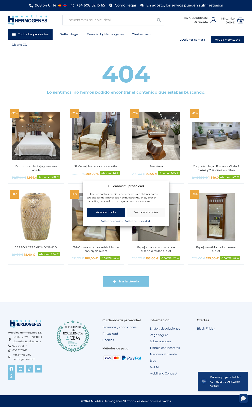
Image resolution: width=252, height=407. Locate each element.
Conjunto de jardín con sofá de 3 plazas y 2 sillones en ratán (216, 168)
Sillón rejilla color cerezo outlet (96, 166)
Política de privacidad (137, 220)
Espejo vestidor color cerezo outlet (216, 249)
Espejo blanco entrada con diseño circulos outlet (156, 249)
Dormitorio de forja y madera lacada (36, 168)
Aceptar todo (106, 212)
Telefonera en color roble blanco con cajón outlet (96, 249)
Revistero (156, 166)
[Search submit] (159, 20)
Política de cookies (111, 220)
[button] (30, 34)
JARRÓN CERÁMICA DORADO (36, 247)
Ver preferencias (146, 212)
